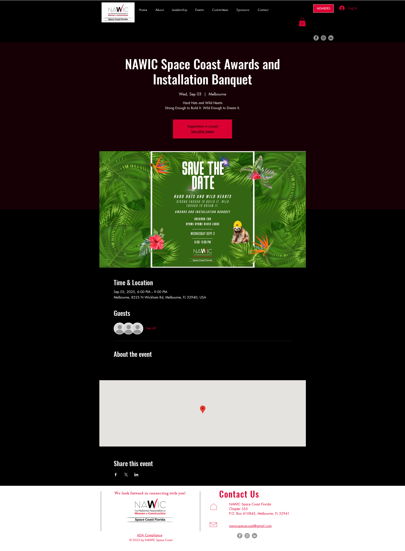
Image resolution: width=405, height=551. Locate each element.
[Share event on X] (126, 474)
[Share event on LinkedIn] (136, 474)
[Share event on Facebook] (116, 474)
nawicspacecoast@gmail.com (250, 526)
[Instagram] (323, 38)
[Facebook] (316, 38)
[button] (222, 10)
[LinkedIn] (330, 38)
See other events (202, 131)
